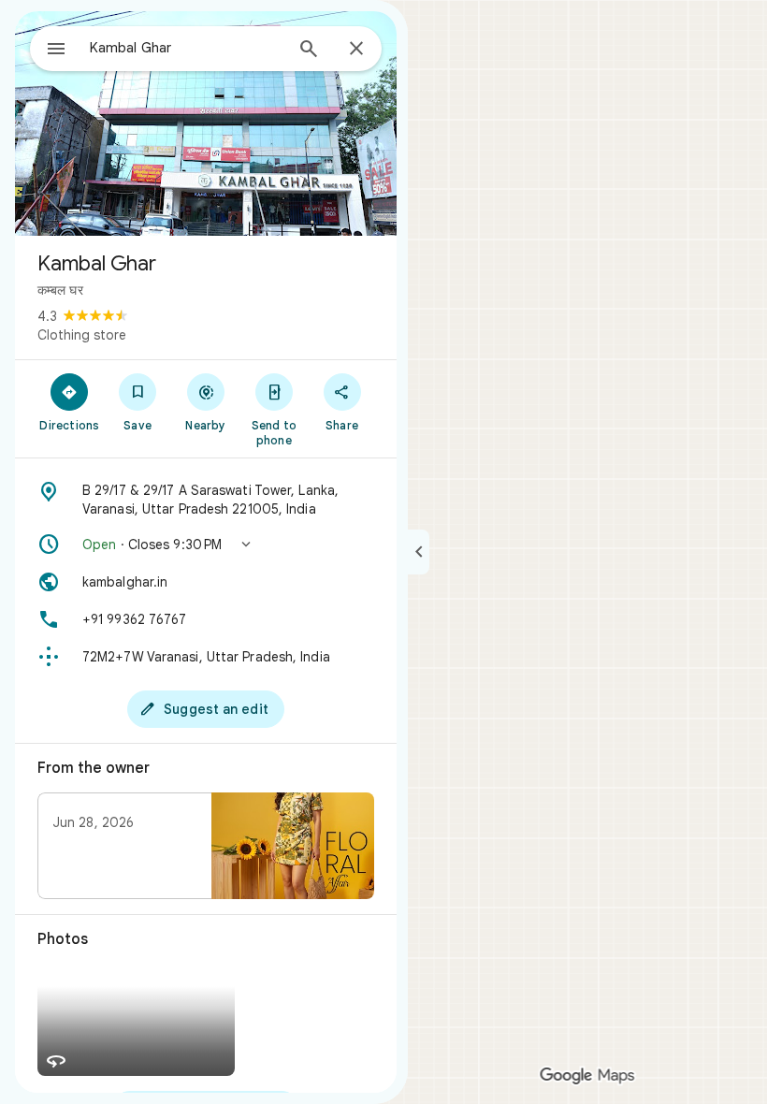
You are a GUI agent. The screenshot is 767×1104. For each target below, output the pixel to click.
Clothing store (81, 335)
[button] (206, 544)
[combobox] (186, 47)
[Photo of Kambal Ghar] (206, 123)
